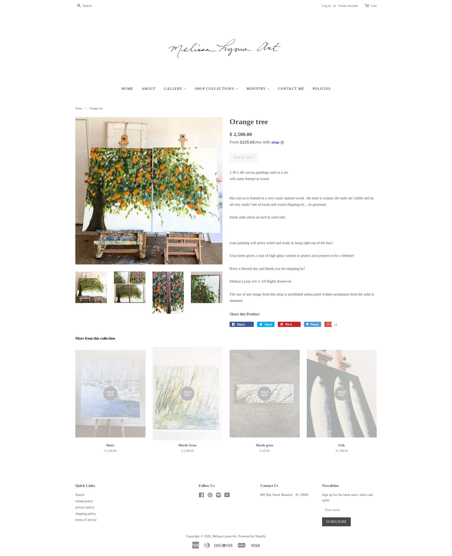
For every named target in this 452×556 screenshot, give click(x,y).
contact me (291, 89)
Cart (374, 6)
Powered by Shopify (252, 536)
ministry (256, 89)
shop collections (215, 89)
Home (127, 89)
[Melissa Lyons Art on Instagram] (218, 496)
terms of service (86, 520)
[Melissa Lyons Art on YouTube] (227, 496)
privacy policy (84, 507)
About (148, 89)
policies (322, 89)
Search (79, 495)
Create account (348, 6)
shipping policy (85, 513)
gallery (174, 89)
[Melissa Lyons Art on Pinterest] (210, 496)
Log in (326, 6)
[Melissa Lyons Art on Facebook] (201, 496)
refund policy (84, 501)
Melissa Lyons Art (225, 536)
